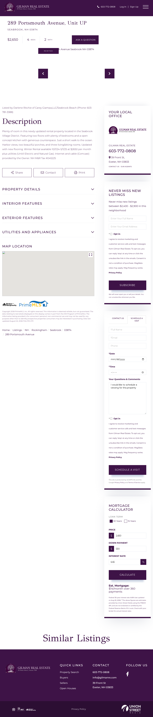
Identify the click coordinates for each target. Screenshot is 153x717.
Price (112, 529)
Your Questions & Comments (124, 379)
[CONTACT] (85, 39)
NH (27, 330)
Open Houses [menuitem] (68, 688)
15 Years (132, 521)
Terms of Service (134, 482)
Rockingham (39, 330)
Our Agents (126, 167)
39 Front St (103, 685)
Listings (17, 330)
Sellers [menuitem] (64, 683)
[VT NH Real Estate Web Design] (131, 709)
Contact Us (114, 167)
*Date (112, 353)
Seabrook (55, 330)
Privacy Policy (115, 273)
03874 (67, 330)
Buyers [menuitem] (64, 677)
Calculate (127, 574)
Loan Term (116, 516)
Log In (123, 6)
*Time (112, 366)
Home (6, 330)
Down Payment (118, 543)
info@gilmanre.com (105, 677)
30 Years (117, 521)
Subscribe (127, 285)
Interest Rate (117, 556)
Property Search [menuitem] (69, 672)
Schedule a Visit (137, 319)
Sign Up (134, 6)
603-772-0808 (108, 6)
